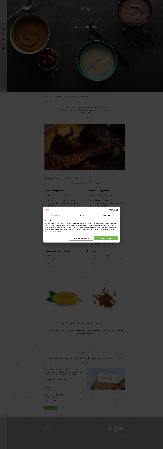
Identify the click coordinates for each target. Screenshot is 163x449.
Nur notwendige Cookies (81, 238)
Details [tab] (81, 215)
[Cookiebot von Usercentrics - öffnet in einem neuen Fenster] (110, 209)
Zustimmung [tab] (56, 215)
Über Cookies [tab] (107, 215)
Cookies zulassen (106, 238)
